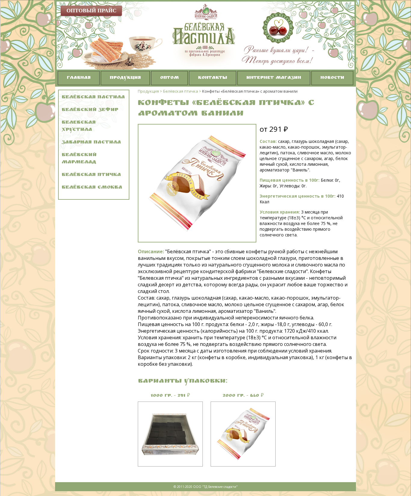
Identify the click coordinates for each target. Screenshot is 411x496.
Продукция (125, 78)
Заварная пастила (91, 143)
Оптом (169, 78)
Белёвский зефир (90, 110)
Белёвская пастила (93, 97)
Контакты (212, 78)
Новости (332, 78)
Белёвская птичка (91, 175)
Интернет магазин (273, 78)
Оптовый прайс (91, 11)
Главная (79, 78)
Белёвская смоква (92, 188)
